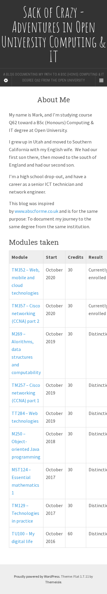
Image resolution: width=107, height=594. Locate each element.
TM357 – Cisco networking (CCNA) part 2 (26, 313)
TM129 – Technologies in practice (25, 513)
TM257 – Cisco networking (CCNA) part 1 (26, 392)
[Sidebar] (6, 80)
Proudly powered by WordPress (36, 576)
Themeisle (53, 582)
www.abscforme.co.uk (36, 211)
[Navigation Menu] (101, 80)
